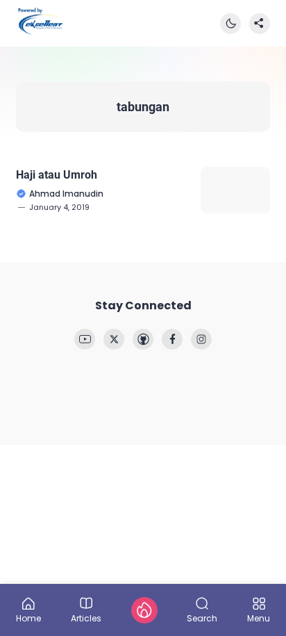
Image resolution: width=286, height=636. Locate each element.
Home (28, 617)
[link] (84, 339)
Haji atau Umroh (56, 174)
